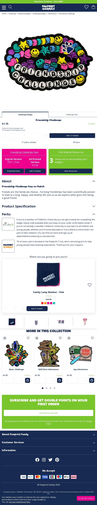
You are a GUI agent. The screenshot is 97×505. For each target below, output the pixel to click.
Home (4, 14)
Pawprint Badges (24, 14)
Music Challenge (16, 369)
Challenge (12, 14)
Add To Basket (72, 135)
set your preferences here (19, 502)
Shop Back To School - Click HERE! (48, 1)
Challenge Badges (39, 14)
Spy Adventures (81, 369)
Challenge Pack (72, 114)
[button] (42, 388)
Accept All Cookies (85, 498)
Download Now (13, 171)
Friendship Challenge (67, 14)
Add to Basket (35, 171)
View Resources (70, 171)
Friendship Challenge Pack (24, 152)
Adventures (52, 14)
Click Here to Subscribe (48, 413)
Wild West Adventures (48, 369)
